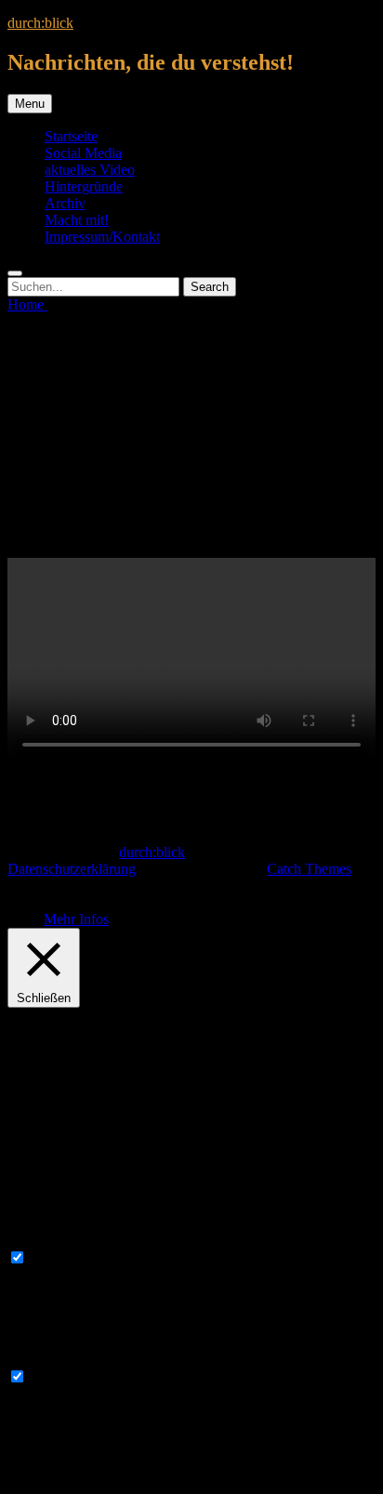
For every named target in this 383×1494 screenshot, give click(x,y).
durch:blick (40, 23)
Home (27, 304)
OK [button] (32, 919)
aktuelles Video (90, 170)
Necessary (60, 1258)
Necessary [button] (37, 1240)
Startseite (71, 136)
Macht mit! (77, 220)
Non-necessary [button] (51, 1359)
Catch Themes (309, 869)
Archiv (65, 203)
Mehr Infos (76, 919)
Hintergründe (84, 186)
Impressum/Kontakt (102, 237)
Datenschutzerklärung (71, 869)
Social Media (83, 153)
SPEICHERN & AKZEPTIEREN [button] (109, 1478)
